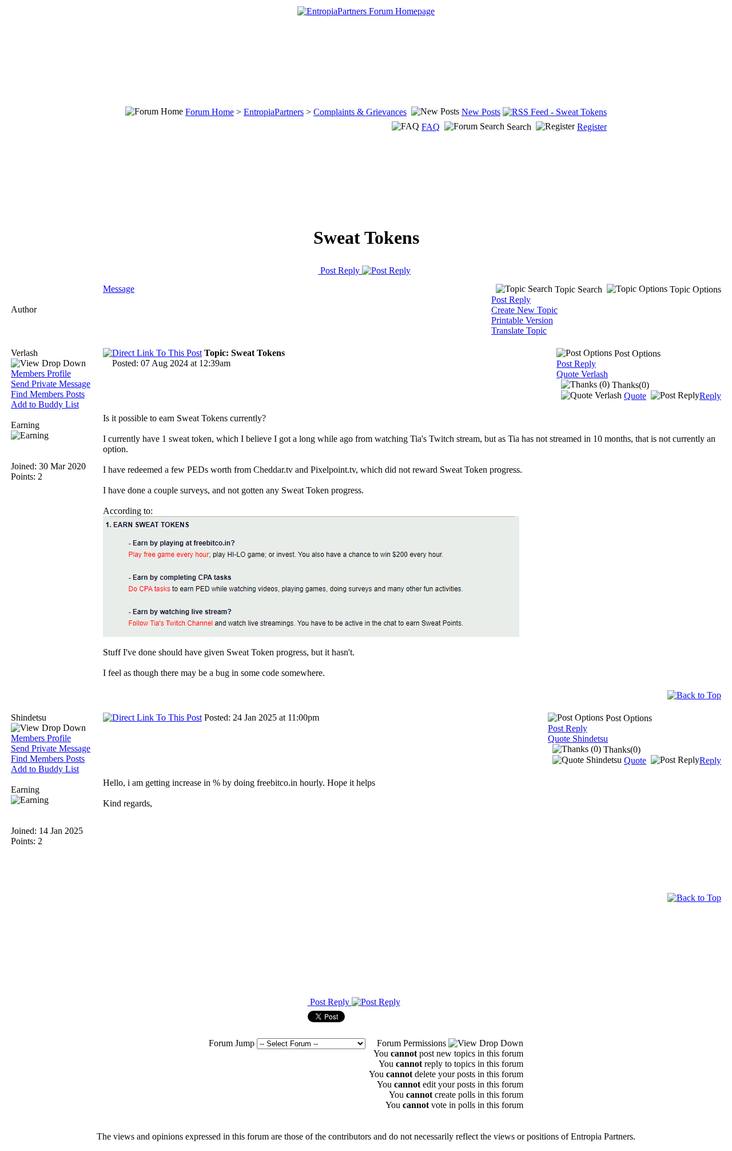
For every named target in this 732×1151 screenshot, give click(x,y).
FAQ (430, 127)
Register (592, 127)
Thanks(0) (629, 385)
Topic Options (694, 289)
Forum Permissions (412, 1043)
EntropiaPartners (274, 112)
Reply (710, 396)
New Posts (481, 112)
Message (118, 289)
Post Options (636, 353)
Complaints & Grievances (360, 112)
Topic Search (577, 289)
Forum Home (209, 112)
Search (519, 127)
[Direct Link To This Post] (152, 353)
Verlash (24, 353)
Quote (635, 396)
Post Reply (340, 270)
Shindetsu (28, 717)
